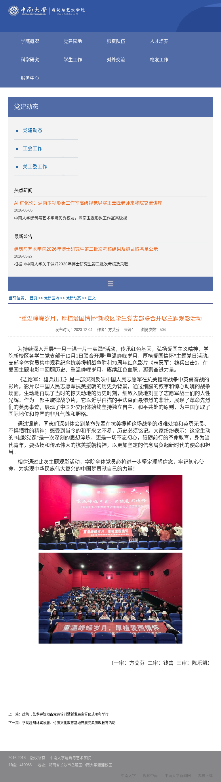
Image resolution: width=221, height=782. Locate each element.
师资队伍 (116, 41)
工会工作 (32, 148)
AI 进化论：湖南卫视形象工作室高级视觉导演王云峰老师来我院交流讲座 (88, 203)
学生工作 (73, 59)
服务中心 (30, 78)
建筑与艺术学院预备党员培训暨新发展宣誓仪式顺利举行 (65, 714)
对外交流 (116, 59)
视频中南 (150, 775)
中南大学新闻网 (178, 775)
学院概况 (30, 41)
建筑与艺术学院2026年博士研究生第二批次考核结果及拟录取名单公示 (86, 249)
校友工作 (159, 59)
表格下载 (205, 775)
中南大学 (128, 775)
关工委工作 (35, 167)
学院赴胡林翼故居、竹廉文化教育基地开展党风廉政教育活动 (68, 723)
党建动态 (32, 130)
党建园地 (73, 41)
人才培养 (159, 41)
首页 (33, 298)
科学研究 (30, 59)
